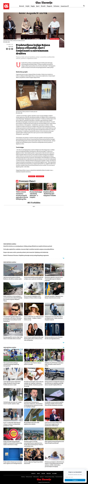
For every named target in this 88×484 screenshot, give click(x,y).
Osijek (27, 6)
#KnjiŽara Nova (40, 176)
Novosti (21, 6)
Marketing (23, 476)
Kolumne (56, 6)
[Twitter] (7, 49)
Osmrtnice (64, 6)
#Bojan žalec (31, 176)
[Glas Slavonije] (6, 8)
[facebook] (12, 49)
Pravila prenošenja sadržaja (49, 476)
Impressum (42, 476)
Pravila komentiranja (59, 476)
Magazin (49, 6)
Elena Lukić (11, 46)
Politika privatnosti (29, 476)
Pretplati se (75, 480)
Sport (38, 6)
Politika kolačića (36, 476)
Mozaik (43, 6)
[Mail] (10, 49)
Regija (33, 6)
